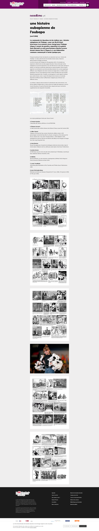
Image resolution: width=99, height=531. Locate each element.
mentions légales (33, 527)
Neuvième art (36, 18)
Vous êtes (81, 5)
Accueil (31, 18)
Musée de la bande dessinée (76, 492)
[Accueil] (17, 4)
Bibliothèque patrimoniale (76, 502)
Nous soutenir (63, 2)
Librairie (68, 2)
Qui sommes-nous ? (56, 497)
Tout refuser (66, 526)
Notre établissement (72, 5)
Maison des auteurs (74, 499)
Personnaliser (75, 526)
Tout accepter (83, 526)
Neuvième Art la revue (61, 5)
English (87, 2)
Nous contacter (55, 504)
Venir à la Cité (48, 5)
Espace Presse (55, 499)
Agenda (53, 5)
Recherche (87, 5)
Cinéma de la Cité (74, 495)
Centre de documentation (76, 497)
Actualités (54, 502)
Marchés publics (73, 504)
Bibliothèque (75, 2)
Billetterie (82, 2)
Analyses (41, 18)
